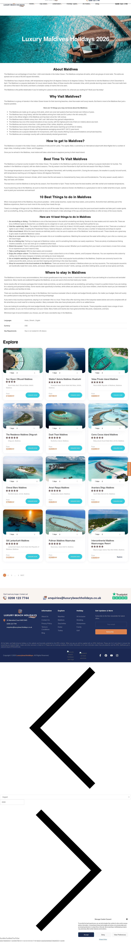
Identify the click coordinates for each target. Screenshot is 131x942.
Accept (86, 935)
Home (31, 3)
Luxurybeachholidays (24, 655)
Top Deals (43, 3)
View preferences (120, 935)
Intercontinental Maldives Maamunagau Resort (102, 542)
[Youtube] (111, 655)
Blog (97, 3)
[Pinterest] (105, 655)
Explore (120, 557)
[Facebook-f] (100, 655)
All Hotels (86, 3)
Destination (57, 3)
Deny (103, 935)
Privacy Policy (103, 939)
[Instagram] (117, 655)
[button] (127, 919)
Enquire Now (32, 395)
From (8, 393)
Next (22, 575)
